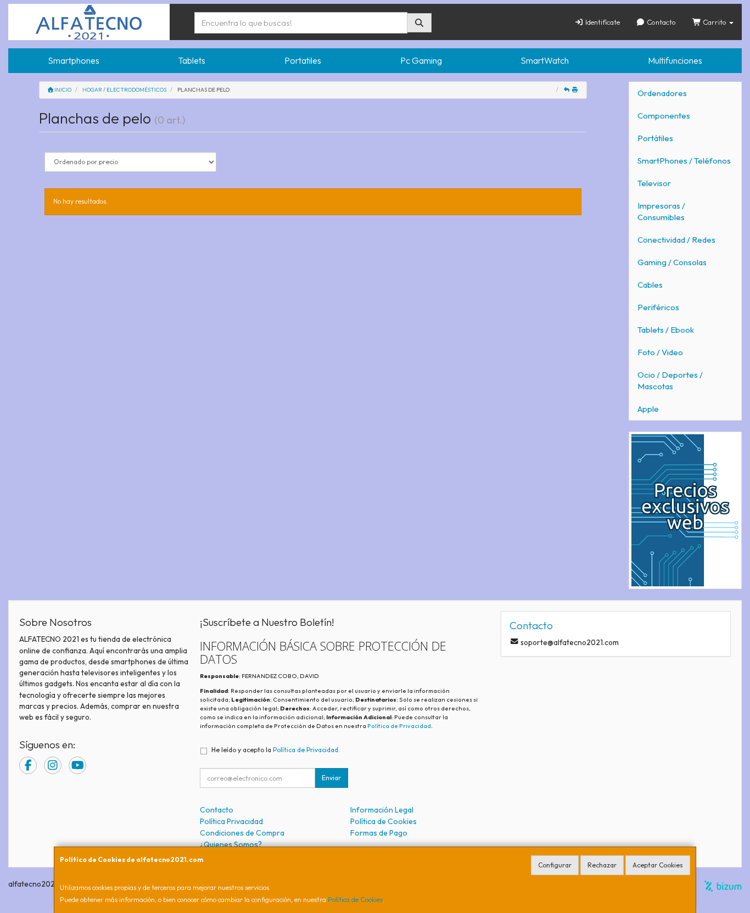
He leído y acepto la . (275, 750)
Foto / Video (660, 352)
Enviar (331, 778)
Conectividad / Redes (676, 239)
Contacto (660, 22)
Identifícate (602, 22)
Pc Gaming (421, 60)
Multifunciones (675, 60)
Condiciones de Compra (242, 833)
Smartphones (73, 60)
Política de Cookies (355, 899)
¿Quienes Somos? (231, 844)
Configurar (555, 865)
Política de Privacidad (399, 726)
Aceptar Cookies (658, 865)
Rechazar (602, 865)
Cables (650, 284)
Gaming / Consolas (672, 262)
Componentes (663, 115)
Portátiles (655, 138)
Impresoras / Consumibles (661, 211)
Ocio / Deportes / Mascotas (670, 380)
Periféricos (658, 307)
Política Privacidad (231, 821)
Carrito (714, 22)
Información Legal (381, 810)
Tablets (191, 60)
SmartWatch (544, 60)
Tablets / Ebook (665, 329)
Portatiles (302, 60)
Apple (648, 409)
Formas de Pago (378, 833)
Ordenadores (662, 93)
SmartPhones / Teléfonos (684, 160)
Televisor (654, 183)
